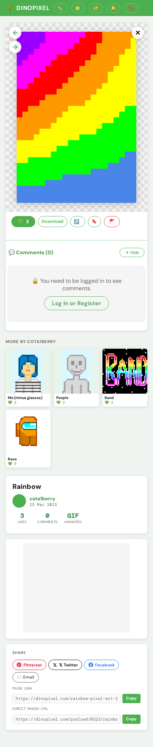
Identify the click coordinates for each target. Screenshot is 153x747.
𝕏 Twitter (68, 665)
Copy (131, 698)
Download (52, 221)
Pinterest (32, 665)
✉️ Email (25, 677)
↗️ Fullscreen (77, 221)
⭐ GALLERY (78, 8)
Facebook (105, 665)
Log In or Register (76, 303)
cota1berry (42, 499)
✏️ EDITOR (60, 8)
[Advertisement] (76, 588)
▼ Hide (132, 252)
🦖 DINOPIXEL (28, 8)
